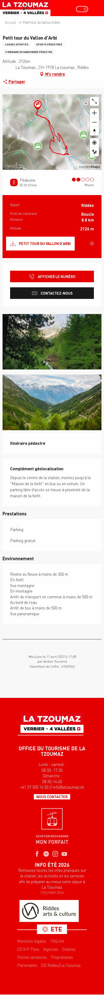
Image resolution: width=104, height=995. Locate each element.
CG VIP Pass (28, 960)
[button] (25, 8)
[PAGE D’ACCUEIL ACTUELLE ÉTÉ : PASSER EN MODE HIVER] (82, 9)
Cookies (68, 960)
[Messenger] (46, 866)
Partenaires (27, 976)
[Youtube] (64, 866)
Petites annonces (32, 968)
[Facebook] (37, 866)
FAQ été (57, 952)
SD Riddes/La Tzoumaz (61, 976)
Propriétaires (62, 968)
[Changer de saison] (83, 9)
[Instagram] (55, 866)
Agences (50, 960)
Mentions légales (31, 952)
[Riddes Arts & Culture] (49, 922)
